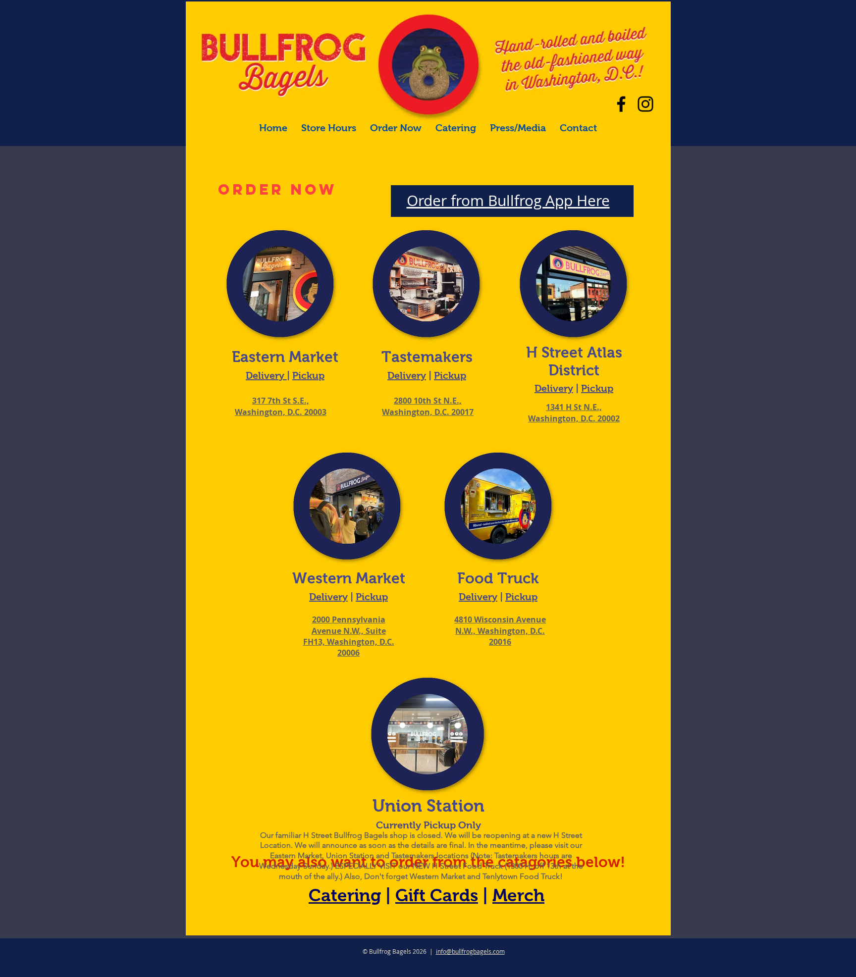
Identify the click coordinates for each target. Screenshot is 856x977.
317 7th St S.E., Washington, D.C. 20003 (280, 406)
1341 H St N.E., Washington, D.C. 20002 (574, 412)
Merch (518, 895)
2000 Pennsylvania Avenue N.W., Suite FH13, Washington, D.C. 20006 (348, 636)
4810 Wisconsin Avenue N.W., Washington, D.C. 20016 (500, 630)
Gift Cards (436, 895)
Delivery (266, 375)
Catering (345, 895)
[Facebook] (621, 104)
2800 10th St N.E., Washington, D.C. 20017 (428, 406)
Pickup (308, 375)
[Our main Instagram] (645, 104)
